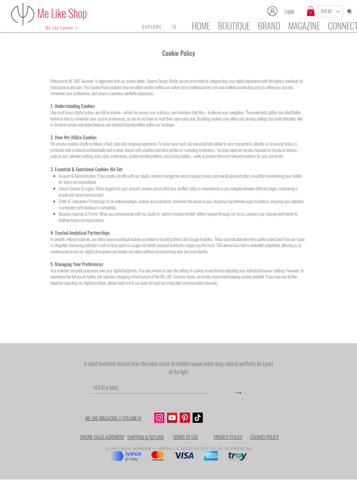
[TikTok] (198, 418)
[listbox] (330, 11)
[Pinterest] (185, 418)
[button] (311, 11)
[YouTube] (172, 418)
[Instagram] (159, 418)
